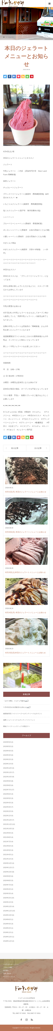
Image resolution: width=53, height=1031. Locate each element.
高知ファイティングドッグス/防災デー (16, 726)
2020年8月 (7, 880)
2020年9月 (7, 876)
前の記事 (14, 448)
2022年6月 (7, 794)
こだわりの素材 (7, 967)
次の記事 (38, 448)
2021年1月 (7, 859)
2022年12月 (7, 768)
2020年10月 (7, 872)
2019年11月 (7, 911)
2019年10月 (7, 915)
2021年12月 (7, 820)
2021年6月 (7, 846)
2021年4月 (7, 854)
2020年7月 (7, 885)
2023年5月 (7, 746)
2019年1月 (7, 932)
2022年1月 (7, 816)
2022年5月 (7, 798)
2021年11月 (7, 824)
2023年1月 (7, 764)
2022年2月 (7, 811)
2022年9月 (7, 781)
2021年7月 (7, 841)
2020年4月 (7, 889)
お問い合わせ (7, 973)
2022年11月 (7, 772)
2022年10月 (7, 777)
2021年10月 (7, 829)
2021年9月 (7, 833)
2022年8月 (7, 785)
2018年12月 (7, 937)
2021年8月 (7, 837)
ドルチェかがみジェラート (11, 964)
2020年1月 (7, 902)
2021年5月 (7, 850)
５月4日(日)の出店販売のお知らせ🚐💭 (17, 707)
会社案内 (5, 970)
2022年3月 (7, 807)
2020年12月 (7, 863)
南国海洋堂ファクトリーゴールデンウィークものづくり (22, 714)
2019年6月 (7, 919)
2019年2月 (7, 928)
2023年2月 (7, 759)
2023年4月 (7, 751)
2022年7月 (7, 790)
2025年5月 (7, 742)
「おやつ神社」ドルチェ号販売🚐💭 (16, 701)
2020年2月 (7, 898)
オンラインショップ (9, 976)
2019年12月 (7, 906)
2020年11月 (7, 867)
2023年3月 (7, 755)
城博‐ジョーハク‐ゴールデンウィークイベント (19, 720)
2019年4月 (7, 924)
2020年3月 (7, 893)
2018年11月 (7, 941)
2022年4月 (7, 803)
